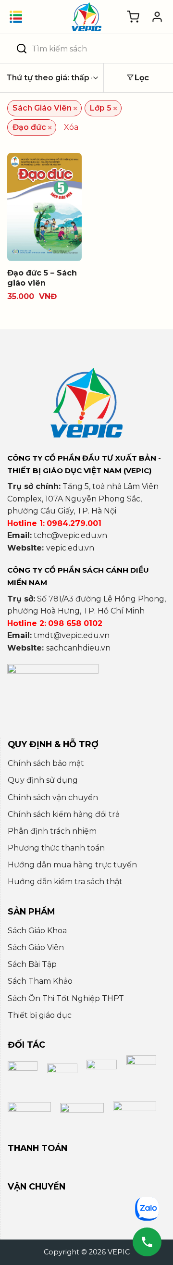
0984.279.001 (74, 523)
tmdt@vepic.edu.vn (72, 635)
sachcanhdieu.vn (78, 647)
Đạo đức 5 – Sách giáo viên (42, 278)
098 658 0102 (75, 623)
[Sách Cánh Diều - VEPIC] (86, 17)
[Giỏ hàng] (133, 16)
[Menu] (16, 16)
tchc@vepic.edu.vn (70, 535)
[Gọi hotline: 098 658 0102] (147, 1241)
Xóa (71, 127)
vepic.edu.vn (70, 547)
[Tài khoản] (157, 16)
